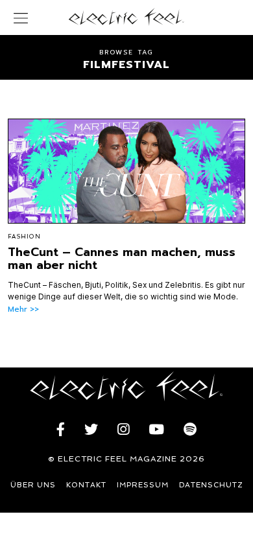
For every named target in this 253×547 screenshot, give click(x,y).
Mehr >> (23, 309)
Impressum (143, 485)
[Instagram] (123, 429)
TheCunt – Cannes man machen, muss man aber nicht (121, 258)
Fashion (24, 236)
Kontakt (86, 485)
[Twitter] (91, 429)
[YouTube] (156, 429)
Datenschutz (211, 485)
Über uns (33, 485)
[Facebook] (60, 429)
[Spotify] (190, 429)
